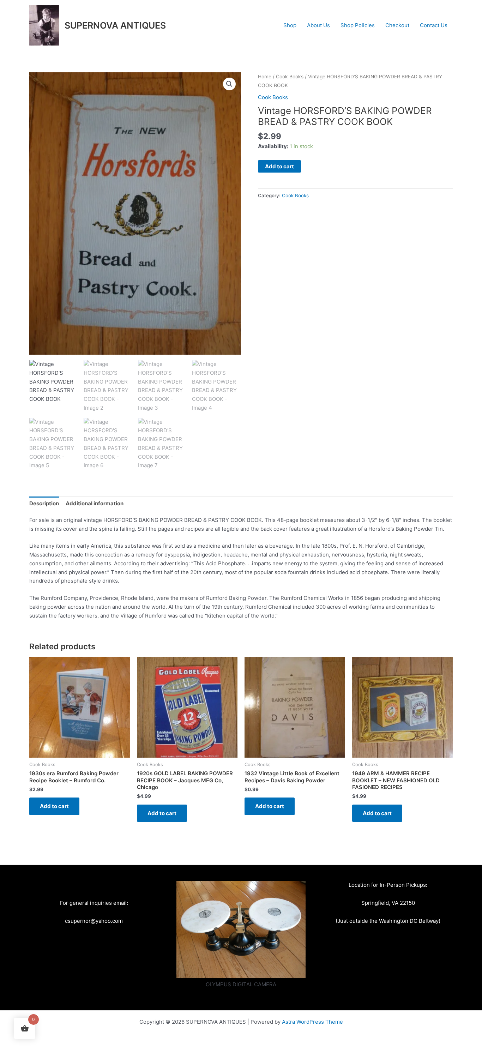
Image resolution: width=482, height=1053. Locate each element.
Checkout (397, 25)
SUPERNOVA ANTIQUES (115, 25)
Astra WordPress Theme (312, 1021)
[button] (229, 84)
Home (264, 76)
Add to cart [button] (54, 806)
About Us (318, 25)
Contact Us (433, 25)
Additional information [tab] (94, 503)
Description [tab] (44, 503)
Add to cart (279, 166)
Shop (289, 25)
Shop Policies (358, 25)
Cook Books (289, 76)
